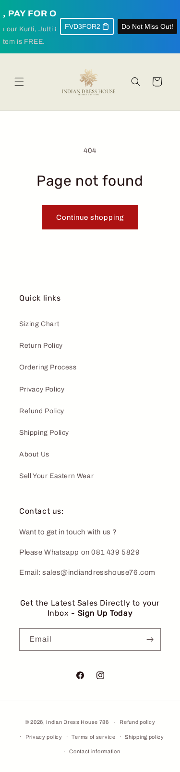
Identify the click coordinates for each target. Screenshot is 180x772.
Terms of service (93, 737)
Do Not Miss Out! (147, 26)
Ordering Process (48, 367)
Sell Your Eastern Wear (56, 476)
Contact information (94, 751)
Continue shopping (90, 217)
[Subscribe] (149, 639)
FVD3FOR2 (82, 26)
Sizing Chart (39, 324)
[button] (19, 81)
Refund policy (137, 722)
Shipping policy (144, 737)
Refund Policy (41, 411)
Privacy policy (43, 737)
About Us (34, 454)
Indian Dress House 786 (77, 722)
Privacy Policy (41, 389)
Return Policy (41, 345)
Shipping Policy (44, 432)
